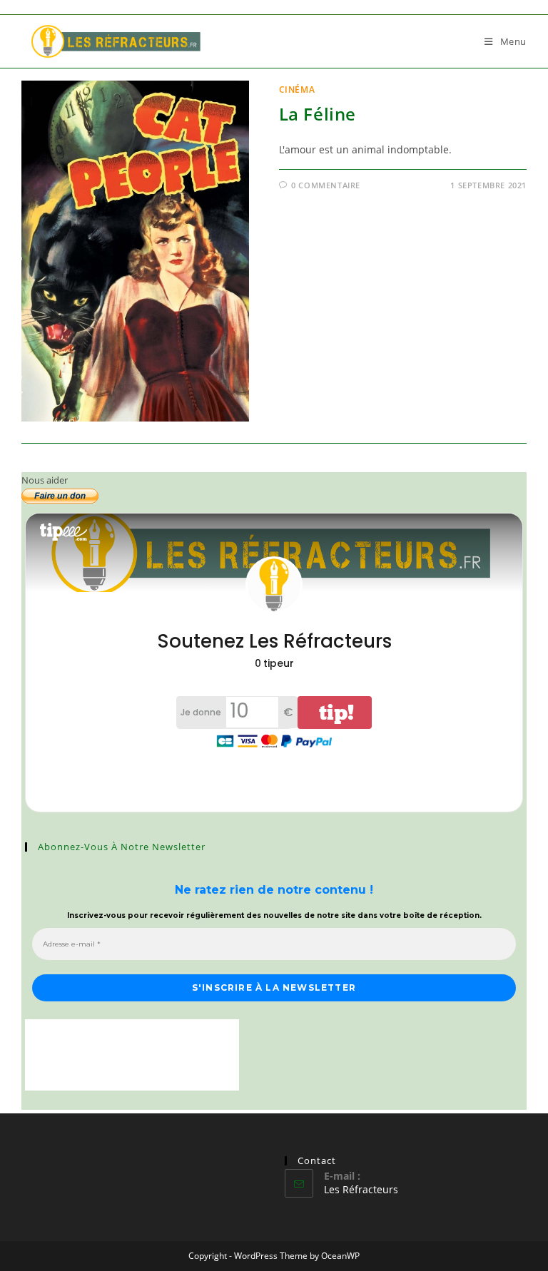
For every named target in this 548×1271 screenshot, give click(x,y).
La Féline (317, 114)
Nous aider (44, 480)
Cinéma (297, 89)
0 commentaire (325, 185)
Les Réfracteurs (361, 1189)
